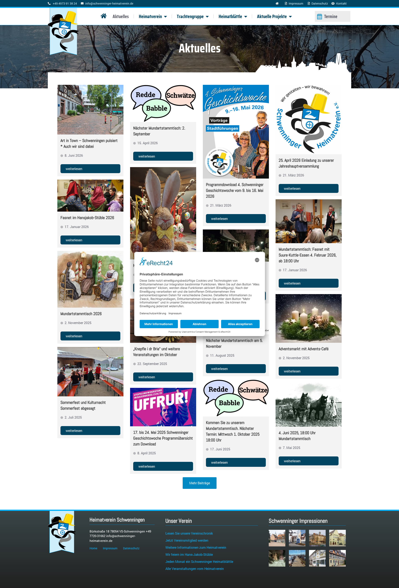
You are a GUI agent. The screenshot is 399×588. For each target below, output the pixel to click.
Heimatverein (150, 16)
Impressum (110, 548)
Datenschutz (131, 548)
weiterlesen (74, 168)
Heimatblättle (230, 16)
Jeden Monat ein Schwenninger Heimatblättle (199, 561)
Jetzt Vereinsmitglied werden (186, 540)
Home (93, 548)
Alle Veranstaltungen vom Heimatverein (194, 568)
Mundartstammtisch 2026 (81, 313)
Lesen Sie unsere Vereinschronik (189, 533)
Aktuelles (121, 16)
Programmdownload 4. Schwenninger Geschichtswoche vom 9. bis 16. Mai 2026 (235, 190)
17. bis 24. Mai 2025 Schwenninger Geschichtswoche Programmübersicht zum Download (163, 438)
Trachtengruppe (190, 16)
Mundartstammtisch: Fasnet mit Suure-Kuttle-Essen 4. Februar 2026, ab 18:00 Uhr (307, 255)
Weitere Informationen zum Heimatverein (195, 547)
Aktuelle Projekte (272, 16)
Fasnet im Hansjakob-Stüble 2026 (87, 217)
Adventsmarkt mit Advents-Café (304, 348)
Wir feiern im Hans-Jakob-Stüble (189, 554)
